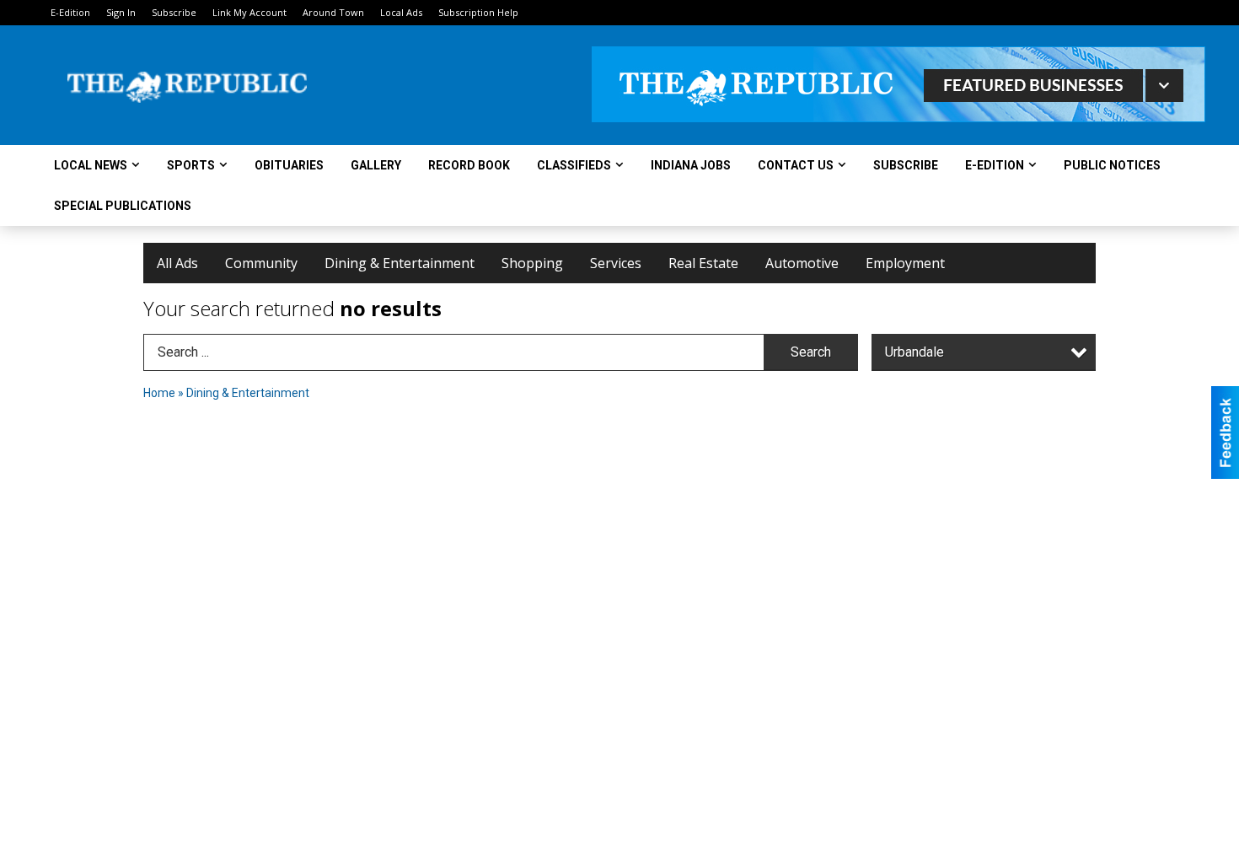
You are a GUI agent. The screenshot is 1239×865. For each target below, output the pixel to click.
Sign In (121, 12)
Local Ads (401, 12)
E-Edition (70, 12)
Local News (90, 165)
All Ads (177, 263)
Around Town (333, 12)
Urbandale (914, 352)
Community (261, 263)
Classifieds (574, 165)
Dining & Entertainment (399, 263)
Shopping (532, 263)
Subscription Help (478, 12)
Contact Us (796, 165)
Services (615, 263)
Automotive (802, 263)
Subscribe (174, 12)
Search (811, 352)
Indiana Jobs (691, 165)
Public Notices (1112, 165)
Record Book (469, 165)
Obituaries (289, 165)
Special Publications (122, 205)
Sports (191, 165)
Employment (905, 263)
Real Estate (703, 263)
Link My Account (249, 12)
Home (159, 393)
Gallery (376, 165)
